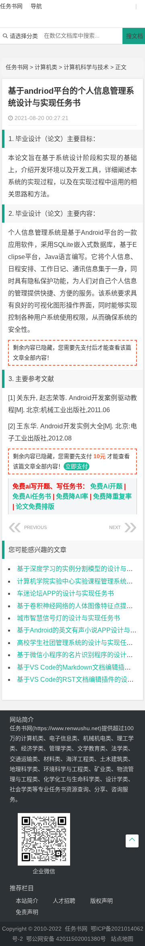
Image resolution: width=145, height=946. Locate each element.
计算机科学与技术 (86, 67)
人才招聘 (64, 901)
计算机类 (46, 67)
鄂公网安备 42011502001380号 (66, 938)
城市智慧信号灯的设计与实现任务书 (68, 618)
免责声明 (27, 912)
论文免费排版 (35, 506)
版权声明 (101, 901)
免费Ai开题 (106, 486)
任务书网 (17, 67)
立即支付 (76, 466)
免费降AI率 (72, 496)
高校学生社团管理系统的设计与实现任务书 (78, 642)
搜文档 (134, 36)
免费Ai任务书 (31, 496)
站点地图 (122, 938)
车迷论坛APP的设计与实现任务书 (65, 593)
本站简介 (27, 901)
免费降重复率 (112, 496)
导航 (36, 6)
